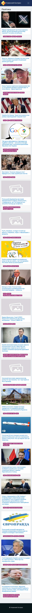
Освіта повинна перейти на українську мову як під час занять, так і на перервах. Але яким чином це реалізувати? (15, 261)
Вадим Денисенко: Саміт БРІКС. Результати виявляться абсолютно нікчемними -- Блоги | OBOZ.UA (13, 318)
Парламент (6, 445)
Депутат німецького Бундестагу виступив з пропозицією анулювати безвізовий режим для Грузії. (15, 59)
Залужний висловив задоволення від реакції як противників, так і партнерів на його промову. (15, 379)
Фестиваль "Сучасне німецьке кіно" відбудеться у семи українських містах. (15, 172)
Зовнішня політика (16, 237)
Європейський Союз (12, 65)
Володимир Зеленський (16, 120)
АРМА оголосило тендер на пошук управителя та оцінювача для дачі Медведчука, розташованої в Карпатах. (15, 408)
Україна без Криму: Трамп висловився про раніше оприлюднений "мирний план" (15, 116)
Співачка (22, 92)
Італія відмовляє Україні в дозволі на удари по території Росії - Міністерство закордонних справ (16, 559)
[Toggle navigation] (28, 3)
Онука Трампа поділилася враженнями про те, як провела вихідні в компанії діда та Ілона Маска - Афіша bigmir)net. (16, 87)
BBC (8, 120)
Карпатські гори (10, 413)
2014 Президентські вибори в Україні (12, 295)
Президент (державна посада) (11, 92)
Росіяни (9, 293)
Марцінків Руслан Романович (10, 596)
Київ (4, 177)
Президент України (8, 209)
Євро (18, 475)
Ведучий (14, 36)
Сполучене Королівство (9, 384)
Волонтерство (14, 266)
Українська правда (13, 149)
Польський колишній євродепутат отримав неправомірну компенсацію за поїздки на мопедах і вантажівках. (14, 531)
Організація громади (8, 594)
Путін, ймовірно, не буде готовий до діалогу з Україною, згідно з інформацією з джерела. (15, 232)
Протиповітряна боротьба (9, 151)
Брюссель (21, 536)
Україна (5, 149)
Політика (19, 36)
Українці (18, 384)
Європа (20, 65)
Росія (4, 65)
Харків (13, 177)
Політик (16, 536)
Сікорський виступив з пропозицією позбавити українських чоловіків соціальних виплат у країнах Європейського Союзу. (14, 469)
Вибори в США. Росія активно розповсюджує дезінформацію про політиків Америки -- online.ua (13, 288)
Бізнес (4, 324)
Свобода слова (7, 36)
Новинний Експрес (13, 3)
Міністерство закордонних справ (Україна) (14, 356)
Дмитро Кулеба (23, 354)
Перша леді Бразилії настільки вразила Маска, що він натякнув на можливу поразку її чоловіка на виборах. (15, 31)
